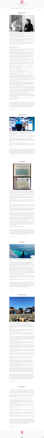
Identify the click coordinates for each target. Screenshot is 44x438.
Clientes (29, 8)
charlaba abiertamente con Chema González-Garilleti (28, 204)
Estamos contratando (13, 146)
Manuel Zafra (25, 322)
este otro (26, 270)
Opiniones (25, 8)
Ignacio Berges (11, 322)
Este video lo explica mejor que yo (20, 270)
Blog (32, 8)
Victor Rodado (29, 322)
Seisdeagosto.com (22, 3)
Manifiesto (12, 8)
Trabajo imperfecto (22, 386)
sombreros (31, 35)
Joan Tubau (19, 204)
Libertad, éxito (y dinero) (22, 294)
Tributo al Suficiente (22, 161)
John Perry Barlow (24, 35)
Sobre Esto (21, 8)
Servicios (16, 8)
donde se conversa (21, 322)
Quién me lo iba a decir (22, 114)
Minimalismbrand (11, 323)
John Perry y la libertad (22, 12)
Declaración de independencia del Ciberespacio (24, 38)
